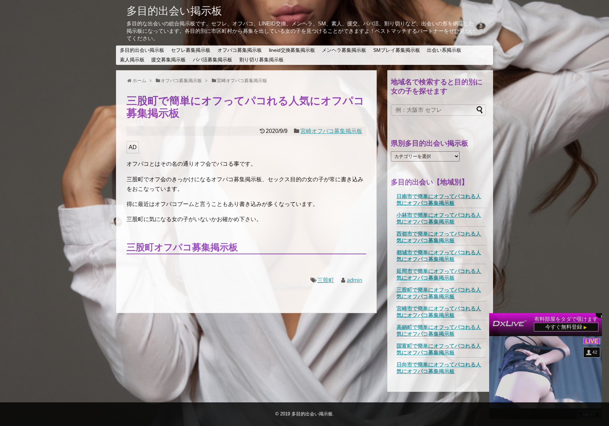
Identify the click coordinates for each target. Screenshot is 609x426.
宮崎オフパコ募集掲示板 (331, 131)
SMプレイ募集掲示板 (396, 50)
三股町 (325, 280)
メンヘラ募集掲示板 (344, 50)
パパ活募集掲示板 (212, 59)
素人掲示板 (132, 59)
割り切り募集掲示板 (261, 59)
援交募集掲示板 (168, 59)
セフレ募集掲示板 (190, 50)
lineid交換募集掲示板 (292, 50)
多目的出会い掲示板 (174, 11)
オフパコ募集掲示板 (239, 50)
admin (354, 280)
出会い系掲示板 (444, 50)
